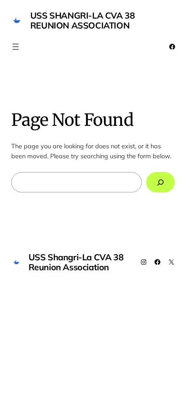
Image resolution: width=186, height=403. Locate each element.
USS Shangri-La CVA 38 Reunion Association (82, 20)
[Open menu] (15, 47)
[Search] (160, 182)
